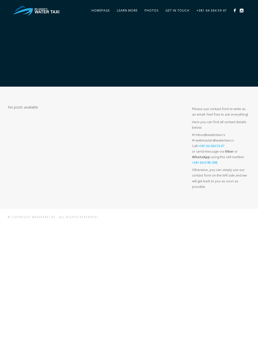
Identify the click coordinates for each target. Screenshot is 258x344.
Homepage (100, 10)
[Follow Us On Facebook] (235, 10)
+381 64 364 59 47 (212, 10)
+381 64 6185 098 (204, 162)
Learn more (127, 10)
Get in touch (177, 10)
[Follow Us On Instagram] (241, 10)
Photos (151, 10)
